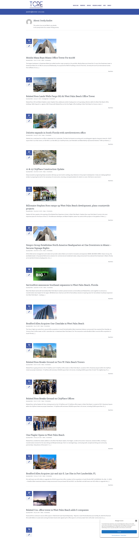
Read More (110, 71)
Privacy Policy (123, 535)
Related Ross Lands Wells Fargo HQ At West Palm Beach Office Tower (60, 96)
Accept (119, 531)
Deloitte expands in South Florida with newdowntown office (56, 132)
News (43, 60)
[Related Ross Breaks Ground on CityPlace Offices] (44, 387)
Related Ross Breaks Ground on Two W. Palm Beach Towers (55, 362)
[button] (136, 520)
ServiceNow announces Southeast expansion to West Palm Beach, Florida (62, 285)
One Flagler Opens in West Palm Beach (45, 435)
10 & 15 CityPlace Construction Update (45, 169)
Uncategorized (45, 98)
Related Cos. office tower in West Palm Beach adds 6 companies (57, 510)
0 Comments (48, 60)
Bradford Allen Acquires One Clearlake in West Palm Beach (55, 323)
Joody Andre (30, 60)
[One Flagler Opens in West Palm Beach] (44, 423)
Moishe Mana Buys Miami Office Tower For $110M (50, 57)
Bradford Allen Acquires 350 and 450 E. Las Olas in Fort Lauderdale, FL (61, 473)
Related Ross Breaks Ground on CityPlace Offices (50, 398)
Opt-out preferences (116, 535)
